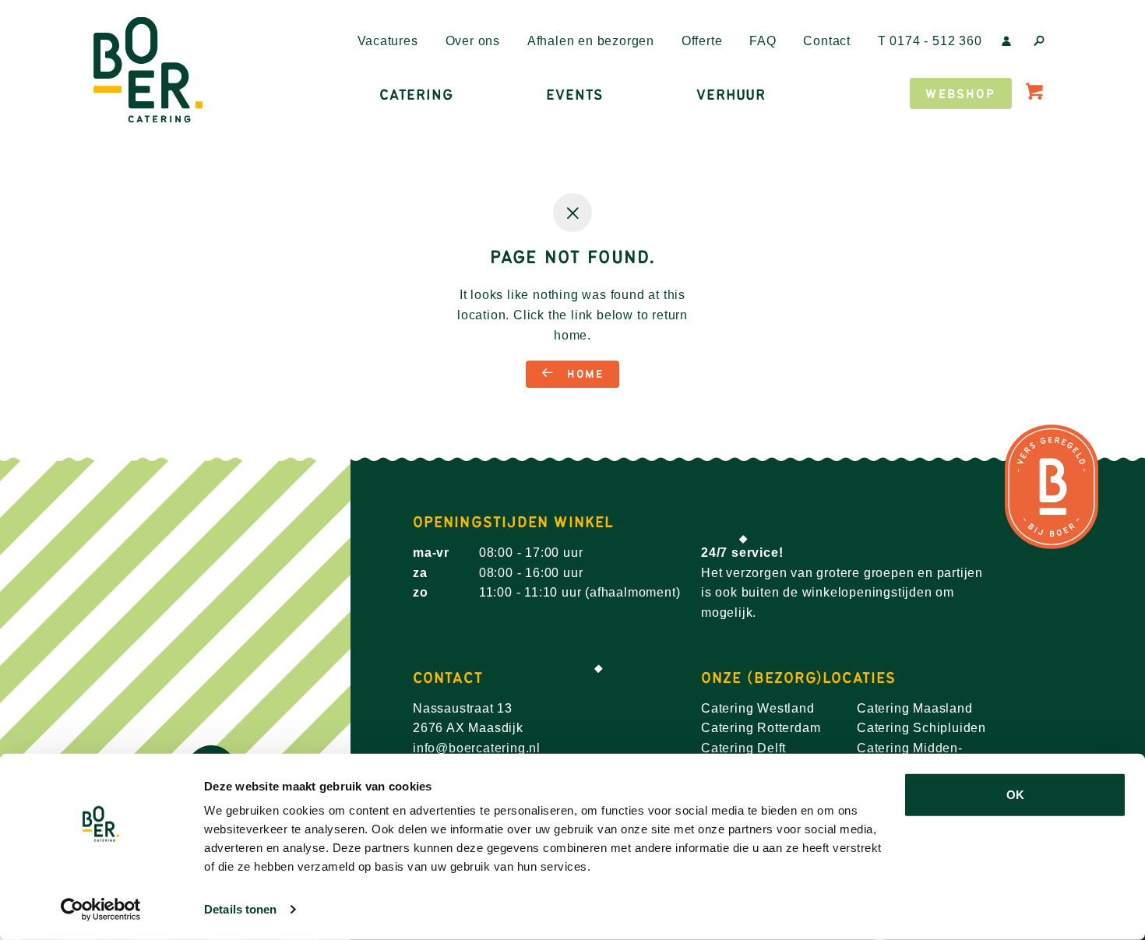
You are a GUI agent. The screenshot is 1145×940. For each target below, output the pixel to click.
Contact (827, 41)
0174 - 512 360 (930, 41)
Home (583, 374)
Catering (416, 95)
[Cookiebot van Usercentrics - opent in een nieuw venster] (101, 909)
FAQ (762, 41)
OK (1015, 794)
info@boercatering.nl (477, 748)
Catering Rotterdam (760, 727)
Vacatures (388, 41)
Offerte (702, 41)
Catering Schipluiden (921, 727)
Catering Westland (758, 708)
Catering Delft (743, 748)
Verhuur (731, 95)
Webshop (960, 93)
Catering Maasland (915, 708)
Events (574, 95)
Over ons (473, 41)
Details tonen (240, 909)
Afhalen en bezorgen (590, 41)
